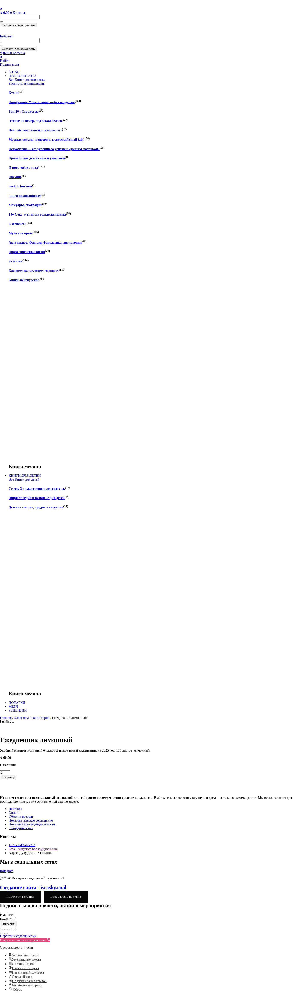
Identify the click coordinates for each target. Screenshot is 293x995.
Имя (3, 915)
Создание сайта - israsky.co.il (33, 887)
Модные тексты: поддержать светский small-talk (46, 139)
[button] (25, 940)
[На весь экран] (6, 929)
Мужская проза (21, 233)
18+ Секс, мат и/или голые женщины (37, 214)
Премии (15, 177)
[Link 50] (32, 729)
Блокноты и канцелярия (31, 718)
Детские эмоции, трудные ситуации (36, 507)
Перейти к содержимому (18, 936)
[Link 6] (17, 32)
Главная (6, 718)
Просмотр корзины (20, 896)
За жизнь (15, 261)
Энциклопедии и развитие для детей (37, 498)
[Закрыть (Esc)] (14, 929)
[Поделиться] (10, 929)
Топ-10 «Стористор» (24, 111)
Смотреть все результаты (18, 25)
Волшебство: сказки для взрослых (35, 130)
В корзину (8, 777)
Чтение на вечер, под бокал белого (35, 121)
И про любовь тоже (23, 167)
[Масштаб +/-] (1, 929)
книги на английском (25, 196)
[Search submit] (1, 22)
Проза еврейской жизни (27, 252)
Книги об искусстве (24, 280)
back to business (20, 186)
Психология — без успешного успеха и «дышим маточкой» (54, 149)
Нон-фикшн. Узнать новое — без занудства (42, 102)
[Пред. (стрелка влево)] (1, 933)
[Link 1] (17, 5)
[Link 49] (19, 725)
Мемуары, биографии (25, 205)
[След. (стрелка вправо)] (6, 933)
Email (4, 919)
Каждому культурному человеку (34, 270)
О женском (17, 224)
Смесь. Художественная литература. (37, 488)
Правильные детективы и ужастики (37, 158)
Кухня (13, 93)
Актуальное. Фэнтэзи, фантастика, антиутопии (45, 242)
